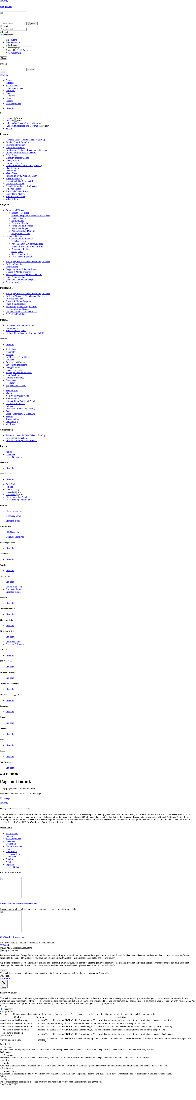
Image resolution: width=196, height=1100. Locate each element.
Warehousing (12, 421)
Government (11, 380)
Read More (5, 978)
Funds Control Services (22, 226)
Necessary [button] (4, 1006)
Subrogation (17, 251)
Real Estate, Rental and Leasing (20, 408)
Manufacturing (12, 390)
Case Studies (11, 484)
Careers (9, 101)
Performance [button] (5, 1052)
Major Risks (11, 173)
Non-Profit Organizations (17, 396)
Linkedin (10, 108)
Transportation (12, 419)
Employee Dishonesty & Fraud (20, 325)
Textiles (9, 416)
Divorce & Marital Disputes (18, 272)
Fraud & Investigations (16, 277)
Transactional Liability (16, 196)
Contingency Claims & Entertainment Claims (26, 150)
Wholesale (10, 424)
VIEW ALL (5, 945)
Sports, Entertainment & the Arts (20, 414)
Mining (9, 452)
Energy (9, 367)
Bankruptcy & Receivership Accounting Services (28, 261)
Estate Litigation (18, 218)
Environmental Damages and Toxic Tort (24, 274)
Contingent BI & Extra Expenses (21, 152)
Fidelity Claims (13, 160)
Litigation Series (13, 521)
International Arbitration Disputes (21, 279)
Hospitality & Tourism (16, 385)
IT (7, 388)
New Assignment (13, 53)
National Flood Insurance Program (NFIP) (25, 333)
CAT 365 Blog (12, 489)
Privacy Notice (12, 867)
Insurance (10, 118)
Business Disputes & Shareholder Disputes (30, 215)
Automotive (11, 352)
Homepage (5, 798)
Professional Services (15, 403)
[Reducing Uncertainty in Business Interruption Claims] (11, 897)
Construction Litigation (16, 438)
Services (9, 80)
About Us (10, 95)
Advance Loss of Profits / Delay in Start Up (25, 139)
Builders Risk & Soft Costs (18, 142)
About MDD (12, 856)
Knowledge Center (14, 88)
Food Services (12, 375)
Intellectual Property (20, 228)
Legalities (10, 864)
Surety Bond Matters (15, 194)
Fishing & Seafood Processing (19, 372)
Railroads (10, 406)
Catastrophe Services (15, 147)
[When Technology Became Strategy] (11, 931)
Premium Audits (13, 282)
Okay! (3, 970)
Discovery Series (13, 516)
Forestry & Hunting (15, 377)
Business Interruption (15, 145)
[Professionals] (13, 42)
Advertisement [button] (6, 1068)
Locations (10, 90)
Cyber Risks (11, 155)
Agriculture (11, 349)
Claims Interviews (14, 511)
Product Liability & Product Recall (21, 181)
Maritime (10, 393)
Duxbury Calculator (15, 537)
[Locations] (11, 40)
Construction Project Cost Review (21, 440)
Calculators (11, 494)
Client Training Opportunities (19, 499)
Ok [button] (1, 976)
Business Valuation (14, 264)
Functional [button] (5, 1044)
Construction (11, 362)
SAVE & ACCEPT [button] (9, 1084)
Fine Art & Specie (14, 163)
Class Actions (12, 267)
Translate (27, 50)
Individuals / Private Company (19, 123)
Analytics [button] (4, 1060)
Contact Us (11, 844)
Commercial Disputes (15, 210)
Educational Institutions (16, 365)
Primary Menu (7, 35)
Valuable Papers (13, 199)
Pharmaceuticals (13, 398)
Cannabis (10, 359)
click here (52, 822)
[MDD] (4, 803)
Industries (10, 83)
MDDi (9, 128)
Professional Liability (15, 183)
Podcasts (10, 492)
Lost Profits (11, 170)
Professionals (12, 85)
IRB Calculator (13, 532)
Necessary (8, 1009)
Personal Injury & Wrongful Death (21, 176)
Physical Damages (14, 178)
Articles (9, 487)
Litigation (10, 120)
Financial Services (14, 370)
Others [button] (3, 1076)
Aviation (9, 354)
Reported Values (13, 189)
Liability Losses (13, 168)
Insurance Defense (14, 236)
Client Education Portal (16, 497)
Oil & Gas (10, 454)
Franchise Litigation (20, 223)
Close (3, 73)
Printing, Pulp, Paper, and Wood (20, 401)
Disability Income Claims (17, 158)
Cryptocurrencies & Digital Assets (21, 269)
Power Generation (14, 457)
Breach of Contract (20, 213)
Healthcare (10, 383)
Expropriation (17, 220)
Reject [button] (6, 976)
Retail (8, 411)
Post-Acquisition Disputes (23, 231)
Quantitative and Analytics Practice (21, 186)
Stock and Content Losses (17, 191)
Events (9, 93)
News (8, 98)
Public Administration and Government (23, 126)
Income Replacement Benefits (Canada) (24, 165)
